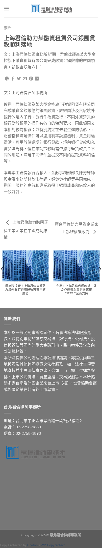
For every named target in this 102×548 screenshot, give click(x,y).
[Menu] (7, 8)
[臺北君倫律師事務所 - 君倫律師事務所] (51, 8)
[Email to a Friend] (25, 79)
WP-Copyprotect (53, 545)
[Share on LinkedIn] (37, 79)
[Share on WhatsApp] (7, 79)
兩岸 (8, 28)
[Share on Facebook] (13, 79)
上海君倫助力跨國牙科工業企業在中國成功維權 (26, 229)
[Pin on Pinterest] (31, 79)
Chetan (32, 545)
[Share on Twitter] (19, 79)
